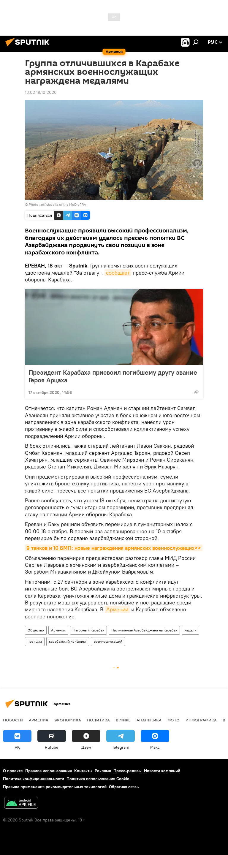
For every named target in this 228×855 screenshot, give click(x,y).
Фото (173, 720)
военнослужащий (108, 641)
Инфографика (201, 720)
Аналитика (149, 720)
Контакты (83, 770)
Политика (98, 720)
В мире (123, 720)
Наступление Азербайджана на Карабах (144, 630)
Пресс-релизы (127, 770)
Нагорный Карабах (88, 630)
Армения (58, 630)
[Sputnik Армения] (29, 47)
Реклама (103, 770)
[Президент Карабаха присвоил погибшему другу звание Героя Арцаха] (114, 327)
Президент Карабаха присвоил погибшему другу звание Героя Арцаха (112, 376)
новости (13, 720)
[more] (196, 392)
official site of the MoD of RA (63, 204)
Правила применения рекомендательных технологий (55, 786)
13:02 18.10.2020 (41, 92)
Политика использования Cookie (97, 778)
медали (190, 630)
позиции (35, 641)
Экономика (67, 720)
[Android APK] (21, 803)
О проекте (13, 770)
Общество (36, 630)
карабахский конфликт (67, 641)
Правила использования (48, 770)
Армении (117, 609)
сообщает (118, 272)
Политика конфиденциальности (33, 778)
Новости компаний (162, 770)
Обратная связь (124, 786)
